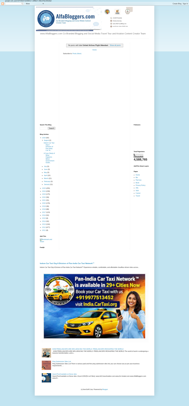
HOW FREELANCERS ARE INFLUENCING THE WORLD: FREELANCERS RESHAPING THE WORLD (88, 349)
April (46, 175)
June (46, 169)
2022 (44, 197)
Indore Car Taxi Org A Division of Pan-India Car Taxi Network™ (67, 263)
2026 (44, 138)
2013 (44, 224)
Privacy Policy (140, 185)
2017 (44, 212)
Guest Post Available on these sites (64, 374)
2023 (44, 194)
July (45, 166)
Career (138, 193)
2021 (44, 200)
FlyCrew (138, 180)
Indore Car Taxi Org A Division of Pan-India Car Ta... (49, 146)
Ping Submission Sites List (61, 361)
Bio (137, 177)
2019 (44, 206)
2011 (44, 230)
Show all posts (115, 45)
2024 (44, 191)
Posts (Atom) (77, 53)
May (45, 172)
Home (94, 50)
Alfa (137, 188)
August (46, 140)
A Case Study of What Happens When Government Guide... (49, 157)
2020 (44, 203)
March (46, 178)
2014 (44, 221)
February (47, 181)
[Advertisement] (47, 81)
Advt (137, 190)
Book (137, 183)
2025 (44, 188)
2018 (44, 209)
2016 (44, 215)
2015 (44, 218)
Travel (138, 196)
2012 (44, 227)
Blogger (105, 389)
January (47, 184)
